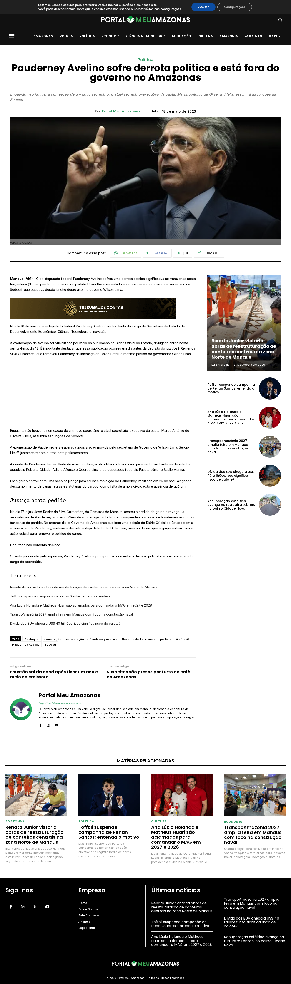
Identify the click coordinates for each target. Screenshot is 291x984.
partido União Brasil (174, 639)
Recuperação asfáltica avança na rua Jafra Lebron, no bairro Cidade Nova (231, 505)
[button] (255, 20)
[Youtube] (56, 724)
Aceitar (203, 7)
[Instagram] (48, 724)
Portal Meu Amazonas (121, 111)
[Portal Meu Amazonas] (21, 709)
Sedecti (50, 644)
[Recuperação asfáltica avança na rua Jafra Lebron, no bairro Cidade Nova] (270, 505)
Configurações (234, 7)
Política (145, 59)
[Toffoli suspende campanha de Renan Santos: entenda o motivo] (270, 388)
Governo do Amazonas (138, 639)
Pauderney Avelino (26, 644)
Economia (233, 821)
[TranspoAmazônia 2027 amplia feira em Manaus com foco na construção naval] (270, 447)
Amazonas (14, 821)
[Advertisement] (103, 394)
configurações (171, 9)
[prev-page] (265, 283)
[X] (35, 907)
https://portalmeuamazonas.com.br (60, 703)
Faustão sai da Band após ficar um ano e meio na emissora (54, 674)
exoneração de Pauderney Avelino (91, 639)
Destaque (31, 639)
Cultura (159, 821)
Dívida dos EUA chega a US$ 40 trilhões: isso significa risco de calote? (65, 623)
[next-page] (273, 283)
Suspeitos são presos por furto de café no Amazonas (148, 674)
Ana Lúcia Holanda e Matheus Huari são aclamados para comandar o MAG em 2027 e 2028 (81, 605)
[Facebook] (40, 724)
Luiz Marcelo (220, 364)
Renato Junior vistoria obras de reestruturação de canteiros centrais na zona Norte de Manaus (83, 587)
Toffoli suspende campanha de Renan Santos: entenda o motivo (60, 596)
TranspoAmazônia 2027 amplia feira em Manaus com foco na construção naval (71, 614)
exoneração (52, 639)
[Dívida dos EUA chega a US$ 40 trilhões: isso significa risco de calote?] (270, 476)
